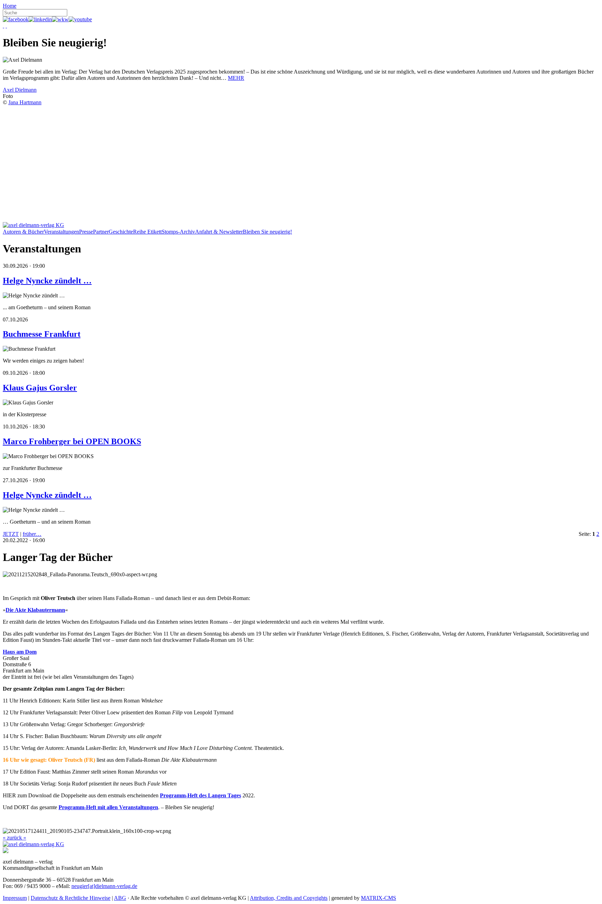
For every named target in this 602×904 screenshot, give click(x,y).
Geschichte (121, 232)
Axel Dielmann (20, 90)
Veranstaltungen (61, 232)
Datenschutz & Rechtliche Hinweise (70, 898)
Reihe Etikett (147, 232)
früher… (32, 534)
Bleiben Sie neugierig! (267, 232)
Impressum (15, 898)
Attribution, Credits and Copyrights (288, 898)
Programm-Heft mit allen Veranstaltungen (108, 807)
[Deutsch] (3, 26)
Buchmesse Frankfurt (41, 334)
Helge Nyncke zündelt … (47, 280)
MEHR (236, 78)
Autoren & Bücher (23, 232)
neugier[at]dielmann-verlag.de (104, 886)
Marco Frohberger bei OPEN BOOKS (72, 441)
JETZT (11, 534)
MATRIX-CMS (378, 898)
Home (9, 6)
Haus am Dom (20, 652)
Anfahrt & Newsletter (219, 232)
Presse (86, 232)
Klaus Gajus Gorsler (40, 387)
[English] (6, 26)
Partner (101, 232)
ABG (120, 898)
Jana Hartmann (24, 102)
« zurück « (14, 838)
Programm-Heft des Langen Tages (200, 795)
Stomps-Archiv (178, 232)
